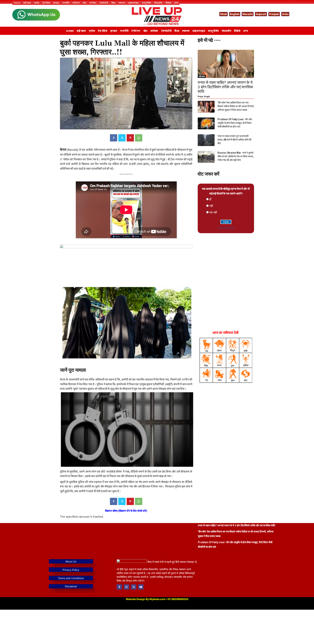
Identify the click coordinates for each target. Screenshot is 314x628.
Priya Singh (204, 96)
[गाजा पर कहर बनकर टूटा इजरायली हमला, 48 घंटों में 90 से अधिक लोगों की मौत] (206, 140)
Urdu (285, 14)
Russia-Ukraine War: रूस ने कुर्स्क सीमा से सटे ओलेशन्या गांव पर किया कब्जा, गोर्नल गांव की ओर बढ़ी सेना (235, 156)
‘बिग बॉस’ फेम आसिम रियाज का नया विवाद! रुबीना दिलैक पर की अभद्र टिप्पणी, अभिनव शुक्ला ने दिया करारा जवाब (236, 106)
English (234, 14)
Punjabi (274, 14)
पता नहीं (213, 212)
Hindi (223, 14)
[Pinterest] (130, 137)
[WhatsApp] (138, 137)
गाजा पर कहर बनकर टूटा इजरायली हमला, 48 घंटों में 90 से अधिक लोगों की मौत (234, 140)
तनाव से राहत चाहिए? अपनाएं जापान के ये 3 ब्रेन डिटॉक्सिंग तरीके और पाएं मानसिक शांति (225, 87)
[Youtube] (140, 586)
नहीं (211, 206)
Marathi (247, 14)
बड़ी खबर (202, 76)
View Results (226, 228)
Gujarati (261, 14)
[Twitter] (122, 137)
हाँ (210, 199)
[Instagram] (126, 586)
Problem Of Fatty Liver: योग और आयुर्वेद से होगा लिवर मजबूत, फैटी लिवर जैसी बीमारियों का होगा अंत (235, 123)
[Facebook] (113, 137)
